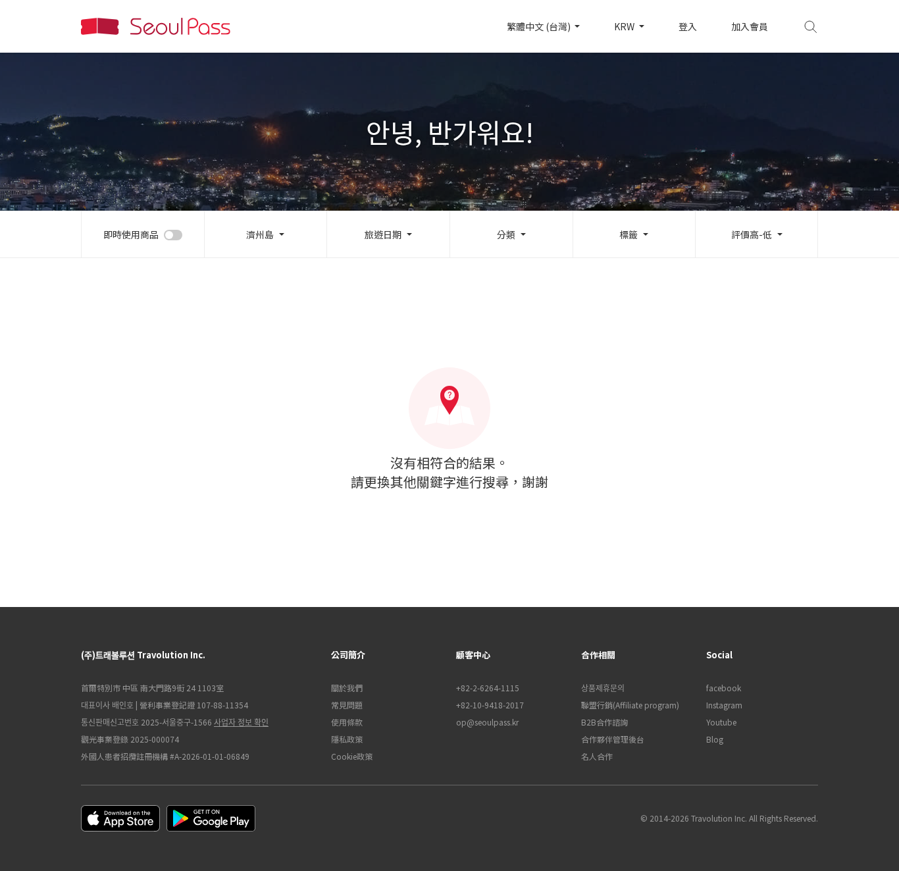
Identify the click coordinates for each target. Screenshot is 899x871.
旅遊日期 (383, 234)
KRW (625, 26)
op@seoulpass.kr (487, 721)
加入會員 (749, 26)
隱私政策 (347, 739)
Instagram (724, 704)
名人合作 (597, 756)
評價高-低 (751, 234)
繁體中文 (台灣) (540, 26)
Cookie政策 (351, 756)
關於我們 (347, 687)
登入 (688, 26)
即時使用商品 (131, 234)
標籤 (628, 234)
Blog (714, 739)
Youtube (721, 721)
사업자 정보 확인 (241, 721)
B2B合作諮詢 (604, 721)
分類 (506, 234)
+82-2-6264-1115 (487, 687)
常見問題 (347, 704)
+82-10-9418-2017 (490, 704)
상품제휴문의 (603, 687)
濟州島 (260, 234)
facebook (723, 687)
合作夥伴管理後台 (612, 739)
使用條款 (347, 721)
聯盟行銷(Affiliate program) (630, 704)
